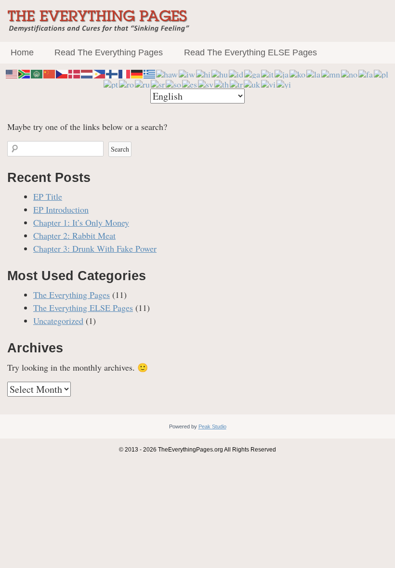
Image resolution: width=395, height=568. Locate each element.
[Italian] (268, 72)
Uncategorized (58, 320)
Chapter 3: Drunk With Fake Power (95, 248)
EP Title (47, 196)
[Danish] (74, 72)
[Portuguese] (111, 83)
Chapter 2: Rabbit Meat (74, 235)
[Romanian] (127, 83)
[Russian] (143, 83)
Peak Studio (212, 426)
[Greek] (150, 72)
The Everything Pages (71, 294)
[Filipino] (99, 72)
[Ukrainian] (252, 83)
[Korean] (298, 72)
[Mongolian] (331, 72)
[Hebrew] (187, 72)
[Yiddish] (284, 83)
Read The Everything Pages (108, 52)
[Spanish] (190, 83)
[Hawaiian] (167, 72)
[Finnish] (112, 72)
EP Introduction (61, 209)
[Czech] (62, 72)
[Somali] (174, 83)
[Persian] (366, 72)
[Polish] (381, 72)
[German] (137, 72)
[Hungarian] (220, 72)
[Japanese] (282, 72)
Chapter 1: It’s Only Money (81, 222)
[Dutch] (87, 72)
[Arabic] (37, 72)
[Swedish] (206, 83)
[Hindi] (203, 72)
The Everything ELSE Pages (83, 307)
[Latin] (313, 72)
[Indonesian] (236, 72)
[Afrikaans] (24, 72)
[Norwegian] (349, 72)
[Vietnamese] (268, 83)
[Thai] (222, 83)
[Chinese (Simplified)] (49, 72)
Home (22, 52)
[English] (12, 72)
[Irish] (252, 72)
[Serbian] (158, 83)
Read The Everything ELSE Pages (250, 52)
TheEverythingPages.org (190, 449)
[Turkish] (237, 83)
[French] (124, 72)
